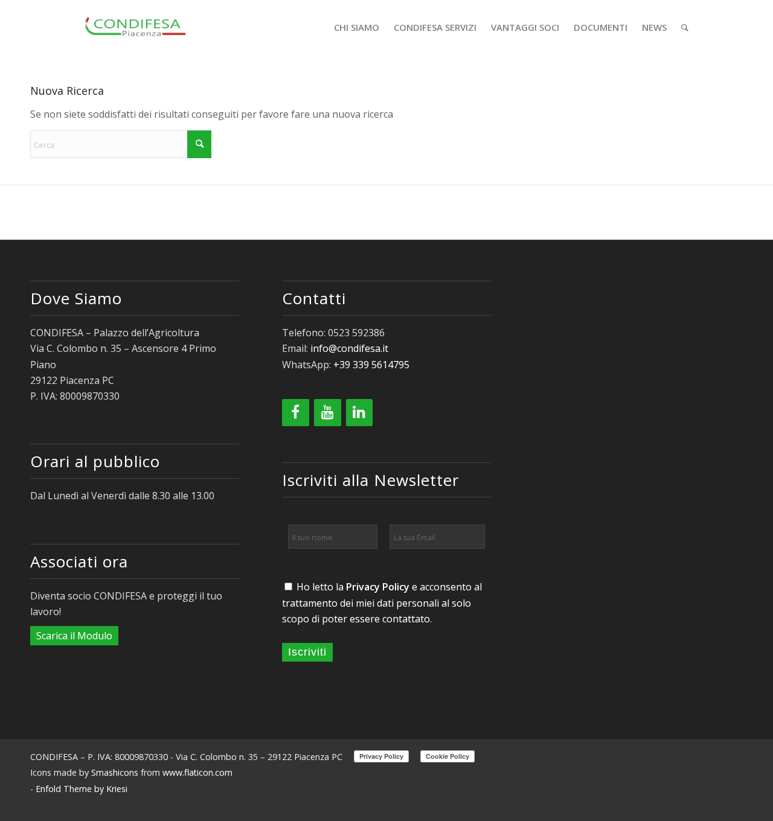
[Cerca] (685, 27)
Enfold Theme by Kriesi (81, 788)
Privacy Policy (377, 586)
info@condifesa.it (349, 348)
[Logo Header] (136, 27)
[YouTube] (327, 413)
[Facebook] (295, 413)
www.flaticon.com (197, 772)
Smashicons (114, 772)
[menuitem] (356, 27)
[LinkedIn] (359, 413)
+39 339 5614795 (371, 364)
